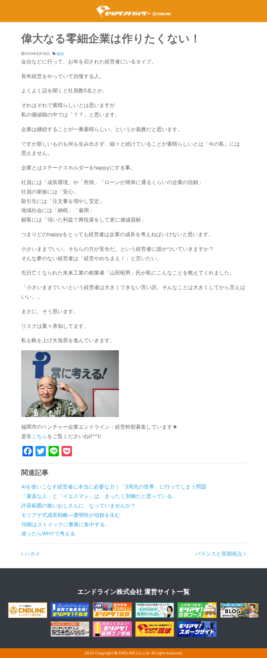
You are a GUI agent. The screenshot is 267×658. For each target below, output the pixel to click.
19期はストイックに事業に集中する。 (65, 524)
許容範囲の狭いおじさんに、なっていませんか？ (78, 505)
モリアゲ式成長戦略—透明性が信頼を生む (70, 515)
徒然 (60, 53)
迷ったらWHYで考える (48, 533)
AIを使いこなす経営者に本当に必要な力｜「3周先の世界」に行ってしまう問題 (113, 486)
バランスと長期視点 (219, 553)
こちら (39, 436)
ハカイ (31, 553)
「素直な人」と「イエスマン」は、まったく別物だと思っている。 (99, 496)
